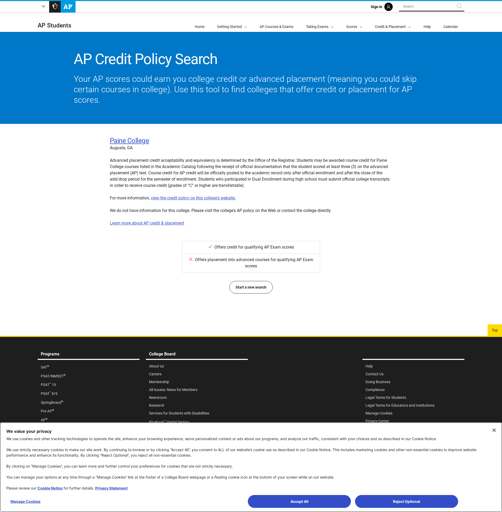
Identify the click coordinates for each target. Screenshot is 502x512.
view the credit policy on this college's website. (193, 197)
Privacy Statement (111, 488)
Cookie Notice (49, 488)
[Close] (494, 430)
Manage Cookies (25, 501)
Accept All (299, 501)
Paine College (129, 141)
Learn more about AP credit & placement (147, 223)
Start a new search (251, 287)
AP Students (54, 25)
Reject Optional (406, 501)
